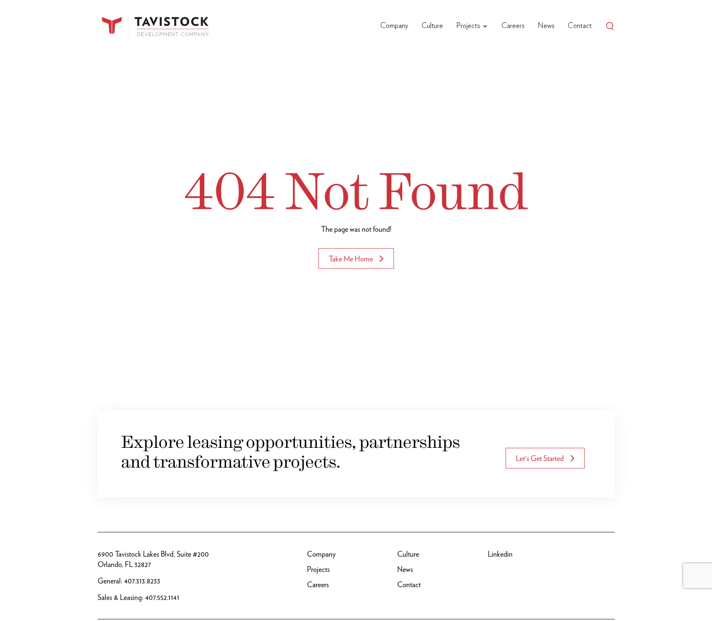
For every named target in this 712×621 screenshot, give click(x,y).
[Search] (610, 26)
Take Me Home (351, 258)
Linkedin (500, 554)
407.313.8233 (142, 580)
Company (394, 26)
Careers (513, 26)
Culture (432, 26)
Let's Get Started (540, 458)
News (546, 26)
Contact (580, 26)
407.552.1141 (162, 597)
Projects (468, 26)
